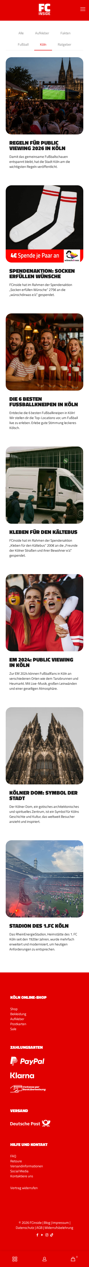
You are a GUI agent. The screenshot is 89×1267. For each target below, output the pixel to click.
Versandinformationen (26, 1166)
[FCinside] (44, 9)
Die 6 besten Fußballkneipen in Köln (43, 401)
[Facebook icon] (37, 1234)
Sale (13, 1028)
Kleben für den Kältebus (43, 532)
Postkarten (18, 1023)
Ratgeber (64, 44)
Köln (43, 44)
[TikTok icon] (51, 1234)
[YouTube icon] (42, 1234)
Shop (14, 1009)
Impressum (60, 1222)
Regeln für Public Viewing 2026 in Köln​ (37, 145)
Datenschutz (25, 1227)
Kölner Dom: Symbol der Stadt (43, 795)
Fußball (23, 44)
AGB (39, 1227)
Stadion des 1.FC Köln (39, 926)
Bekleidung (18, 1014)
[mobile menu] (83, 9)
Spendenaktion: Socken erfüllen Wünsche (42, 273)
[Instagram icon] (47, 1234)
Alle (21, 33)
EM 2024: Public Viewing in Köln (41, 662)
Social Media (19, 1171)
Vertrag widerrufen (24, 1187)
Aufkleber (42, 33)
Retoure (16, 1161)
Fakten (65, 33)
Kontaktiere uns (21, 1176)
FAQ (13, 1156)
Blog (47, 1222)
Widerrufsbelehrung (58, 1227)
